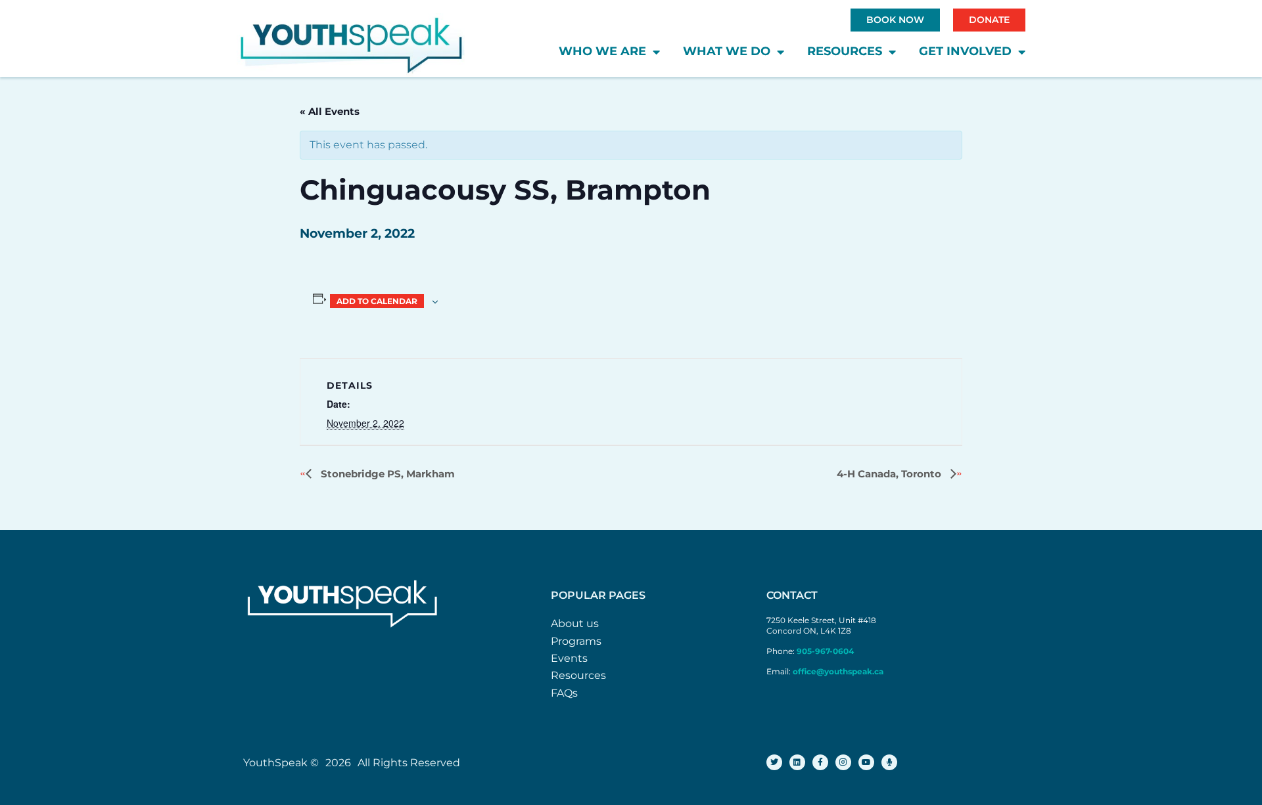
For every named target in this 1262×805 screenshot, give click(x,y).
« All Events (330, 111)
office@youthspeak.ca (838, 671)
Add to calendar (377, 301)
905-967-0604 (826, 651)
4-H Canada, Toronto (890, 474)
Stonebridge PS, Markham (386, 474)
